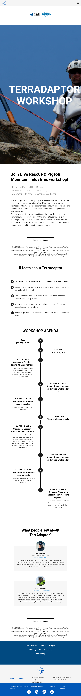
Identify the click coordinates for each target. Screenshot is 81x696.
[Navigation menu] (78, 3)
